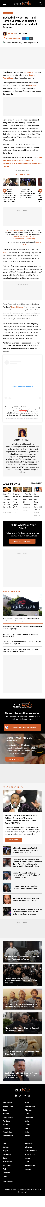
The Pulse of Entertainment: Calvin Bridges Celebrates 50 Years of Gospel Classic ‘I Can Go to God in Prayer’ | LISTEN (10, 195)
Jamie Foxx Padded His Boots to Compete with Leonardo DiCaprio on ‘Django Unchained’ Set (22, 1075)
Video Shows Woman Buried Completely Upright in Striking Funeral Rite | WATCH (27, 193)
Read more (15, 840)
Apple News (8, 13)
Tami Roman (20, 418)
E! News (32, 85)
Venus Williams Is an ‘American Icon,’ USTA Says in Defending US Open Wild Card (26, 875)
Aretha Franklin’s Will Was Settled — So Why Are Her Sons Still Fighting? (22, 628)
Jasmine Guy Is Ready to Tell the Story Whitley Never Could (26, 899)
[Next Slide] (40, 191)
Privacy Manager (8, 1181)
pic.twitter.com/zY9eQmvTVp (23, 239)
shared (5, 252)
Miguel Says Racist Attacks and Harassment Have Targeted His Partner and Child (21, 980)
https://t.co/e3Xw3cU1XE (24, 236)
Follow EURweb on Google (24, 727)
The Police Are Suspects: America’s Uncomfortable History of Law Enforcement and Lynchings (27, 911)
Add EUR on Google (14, 38)
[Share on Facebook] (24, 38)
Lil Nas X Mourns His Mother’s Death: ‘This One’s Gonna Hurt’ (26, 887)
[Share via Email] (31, 38)
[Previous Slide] (5, 191)
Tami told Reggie (17, 307)
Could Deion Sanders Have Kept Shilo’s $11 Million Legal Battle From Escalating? (21, 650)
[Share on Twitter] (27, 38)
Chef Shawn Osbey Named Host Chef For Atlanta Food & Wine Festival (22, 958)
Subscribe (14, 759)
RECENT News (22, 175)
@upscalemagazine (15, 230)
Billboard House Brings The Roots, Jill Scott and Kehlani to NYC (20, 635)
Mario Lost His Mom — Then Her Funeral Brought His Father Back (22, 1029)
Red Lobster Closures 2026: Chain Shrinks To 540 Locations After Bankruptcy (21, 620)
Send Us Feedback (22, 541)
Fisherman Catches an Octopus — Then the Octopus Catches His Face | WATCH (22, 643)
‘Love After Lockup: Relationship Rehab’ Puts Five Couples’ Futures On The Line (21, 1005)
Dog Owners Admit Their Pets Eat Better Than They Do (22, 1053)
